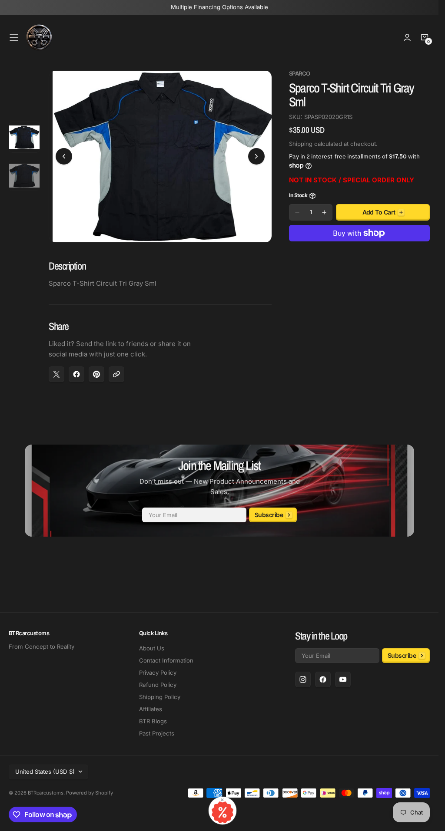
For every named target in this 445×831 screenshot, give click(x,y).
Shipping (300, 143)
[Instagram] (303, 679)
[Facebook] (323, 679)
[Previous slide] (64, 154)
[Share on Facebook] (76, 369)
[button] (14, 37)
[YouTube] (343, 679)
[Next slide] (256, 154)
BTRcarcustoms (45, 793)
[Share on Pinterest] (96, 369)
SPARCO (299, 73)
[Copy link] (116, 369)
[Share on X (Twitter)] (56, 369)
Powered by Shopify (89, 793)
